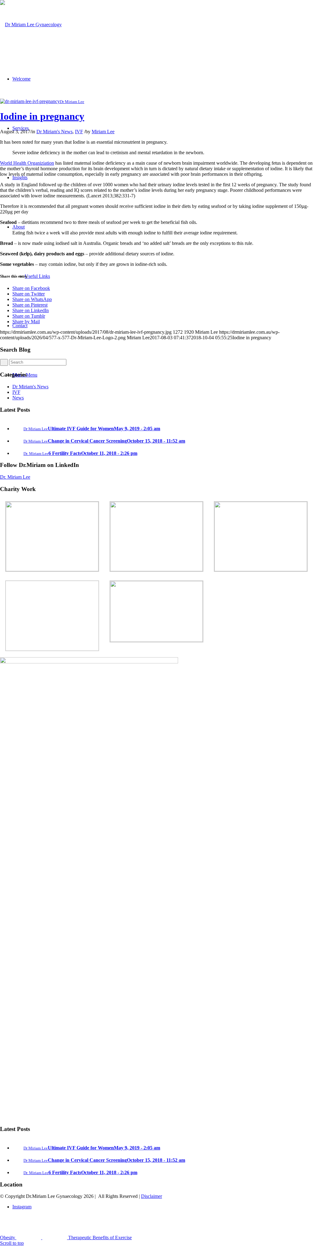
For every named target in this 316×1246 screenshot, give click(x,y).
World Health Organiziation (27, 163)
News (18, 397)
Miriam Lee (103, 131)
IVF (79, 131)
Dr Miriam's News (54, 131)
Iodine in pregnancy (42, 116)
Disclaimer (151, 1196)
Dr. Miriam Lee (15, 477)
